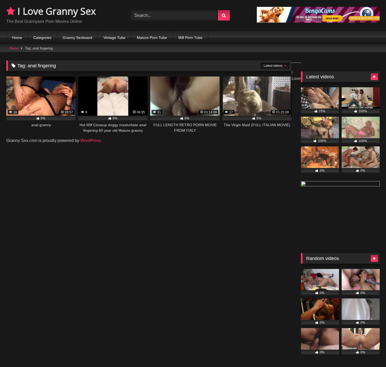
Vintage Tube (114, 37)
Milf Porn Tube (190, 37)
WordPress (90, 140)
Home (17, 37)
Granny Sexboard (77, 37)
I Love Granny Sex (55, 11)
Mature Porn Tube (152, 37)
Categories (42, 37)
